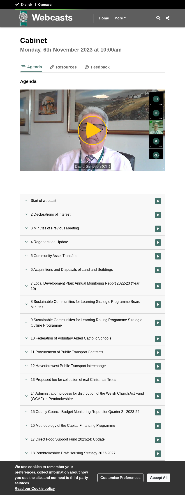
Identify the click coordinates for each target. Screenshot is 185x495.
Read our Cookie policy (35, 488)
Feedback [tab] (99, 67)
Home (104, 18)
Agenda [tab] (34, 67)
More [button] (120, 18)
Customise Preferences (120, 478)
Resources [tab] (66, 67)
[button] (158, 18)
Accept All (158, 478)
